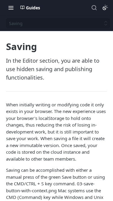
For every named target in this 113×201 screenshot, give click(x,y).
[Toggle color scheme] (105, 7)
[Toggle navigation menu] (11, 7)
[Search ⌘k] (94, 7)
